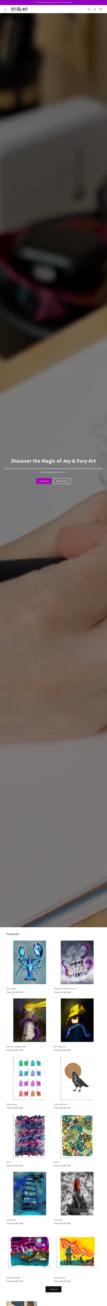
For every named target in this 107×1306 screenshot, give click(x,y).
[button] (5, 9)
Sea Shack (58, 1220)
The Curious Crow (60, 1104)
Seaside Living (59, 1278)
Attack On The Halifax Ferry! (65, 989)
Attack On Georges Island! (16, 1047)
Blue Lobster (11, 989)
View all (53, 1289)
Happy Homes (12, 1104)
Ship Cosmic (11, 1220)
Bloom (56, 1162)
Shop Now (44, 481)
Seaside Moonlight (14, 1278)
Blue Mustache (59, 1047)
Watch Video (62, 481)
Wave (9, 1162)
